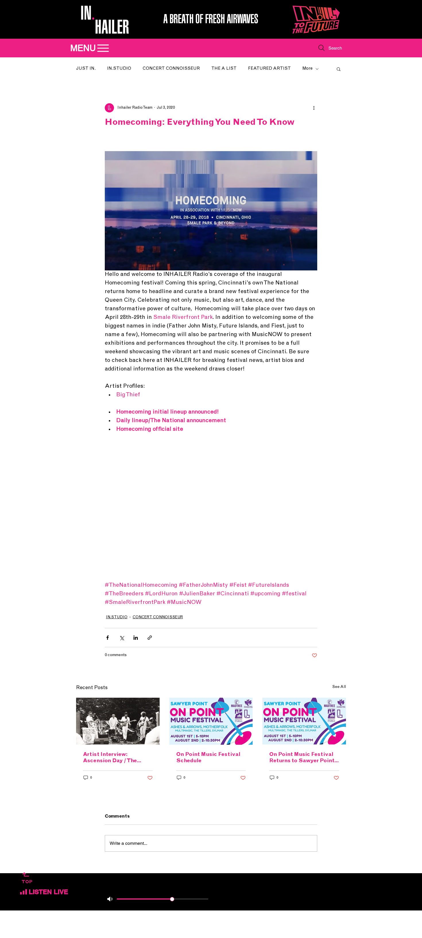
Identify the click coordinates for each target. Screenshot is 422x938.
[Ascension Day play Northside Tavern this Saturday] (118, 721)
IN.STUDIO (119, 69)
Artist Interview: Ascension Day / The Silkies (110, 758)
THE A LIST (224, 69)
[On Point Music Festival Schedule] (211, 721)
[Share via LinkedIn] (135, 637)
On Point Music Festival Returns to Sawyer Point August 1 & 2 (301, 758)
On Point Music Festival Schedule (208, 758)
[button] (338, 69)
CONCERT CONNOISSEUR (171, 69)
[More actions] (313, 107)
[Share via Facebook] (107, 637)
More (307, 69)
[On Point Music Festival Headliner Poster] (304, 721)
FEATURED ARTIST (269, 69)
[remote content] (211, 507)
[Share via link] (149, 637)
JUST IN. (86, 69)
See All (339, 687)
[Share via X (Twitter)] (121, 637)
